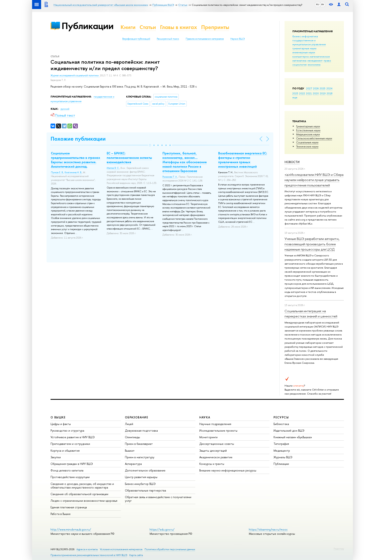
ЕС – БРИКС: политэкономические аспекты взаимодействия (129, 157)
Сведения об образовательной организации (79, 494)
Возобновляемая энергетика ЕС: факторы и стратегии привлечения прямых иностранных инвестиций (242, 160)
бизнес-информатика (305, 36)
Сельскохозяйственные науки (314, 138)
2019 (323, 93)
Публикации (87, 26)
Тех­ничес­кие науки (307, 146)
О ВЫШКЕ (58, 417)
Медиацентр (282, 450)
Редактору (339, 548)
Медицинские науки (308, 134)
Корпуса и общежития (65, 450)
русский (65, 109)
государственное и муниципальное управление (309, 42)
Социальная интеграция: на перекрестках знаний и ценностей (311, 313)
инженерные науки (303, 52)
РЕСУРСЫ (281, 417)
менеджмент (315, 60)
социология (299, 64)
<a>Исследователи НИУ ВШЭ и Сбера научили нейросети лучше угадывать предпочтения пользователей (314, 179)
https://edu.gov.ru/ (162, 529)
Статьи (148, 27)
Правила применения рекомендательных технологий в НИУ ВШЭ (89, 555)
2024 (329, 88)
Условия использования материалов (121, 549)
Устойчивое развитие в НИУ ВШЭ (73, 437)
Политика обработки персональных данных (170, 549)
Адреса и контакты (87, 549)
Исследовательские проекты (218, 430)
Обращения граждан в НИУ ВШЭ (72, 464)
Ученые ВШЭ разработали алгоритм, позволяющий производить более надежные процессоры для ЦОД (312, 244)
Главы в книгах (178, 27)
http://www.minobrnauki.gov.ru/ (71, 529)
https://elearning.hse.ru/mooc (268, 529)
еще (294, 97)
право (327, 60)
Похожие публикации (78, 138)
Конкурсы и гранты (211, 464)
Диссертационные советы (216, 444)
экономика (314, 64)
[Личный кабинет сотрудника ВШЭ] (339, 4)
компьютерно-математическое (311, 56)
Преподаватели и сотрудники (70, 444)
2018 (329, 93)
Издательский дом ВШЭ (289, 430)
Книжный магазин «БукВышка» (293, 437)
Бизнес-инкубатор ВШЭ (140, 484)
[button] (150, 145)
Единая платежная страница (69, 507)
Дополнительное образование (145, 470)
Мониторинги (208, 437)
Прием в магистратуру (139, 457)
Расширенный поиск (168, 38)
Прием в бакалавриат (139, 444)
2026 (316, 88)
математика (299, 60)
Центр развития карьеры (141, 477)
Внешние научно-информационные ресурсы (227, 470)
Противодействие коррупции (70, 477)
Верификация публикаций (136, 38)
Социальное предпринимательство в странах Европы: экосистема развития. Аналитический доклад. (75, 160)
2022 (302, 93)
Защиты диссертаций (213, 450)
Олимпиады (132, 437)
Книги (128, 27)
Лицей (129, 424)
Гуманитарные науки (308, 126)
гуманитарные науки (304, 48)
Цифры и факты (61, 424)
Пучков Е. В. (57, 172)
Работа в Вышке (61, 514)
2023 (295, 93)
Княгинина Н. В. (73, 172)
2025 (322, 88)
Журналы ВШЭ (283, 457)
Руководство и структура (67, 430)
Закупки (56, 457)
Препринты (215, 27)
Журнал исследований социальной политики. (75, 75)
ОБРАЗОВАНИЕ (136, 417)
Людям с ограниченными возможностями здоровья (84, 501)
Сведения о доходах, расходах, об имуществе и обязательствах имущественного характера (82, 485)
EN (322, 4)
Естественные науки (308, 130)
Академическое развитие (215, 457)
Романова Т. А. (169, 176)
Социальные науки (307, 142)
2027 (309, 88)
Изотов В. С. (113, 168)
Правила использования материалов (205, 38)
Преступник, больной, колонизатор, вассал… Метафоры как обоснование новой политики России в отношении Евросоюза (184, 162)
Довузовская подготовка (141, 430)
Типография (281, 444)
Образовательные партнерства (145, 490)
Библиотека (281, 424)
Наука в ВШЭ (237, 38)
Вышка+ (130, 450)
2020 (316, 93)
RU (317, 4)
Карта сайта (136, 555)
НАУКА (204, 417)
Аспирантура (133, 464)
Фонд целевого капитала (67, 470)
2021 (309, 93)
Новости (292, 162)
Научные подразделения (215, 424)
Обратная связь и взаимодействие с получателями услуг (158, 499)
